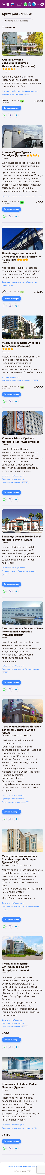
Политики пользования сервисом (22, 1166)
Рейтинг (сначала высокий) (16, 21)
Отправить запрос (11, 108)
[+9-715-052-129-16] (38, 4)
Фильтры (10, 27)
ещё (27, 94)
